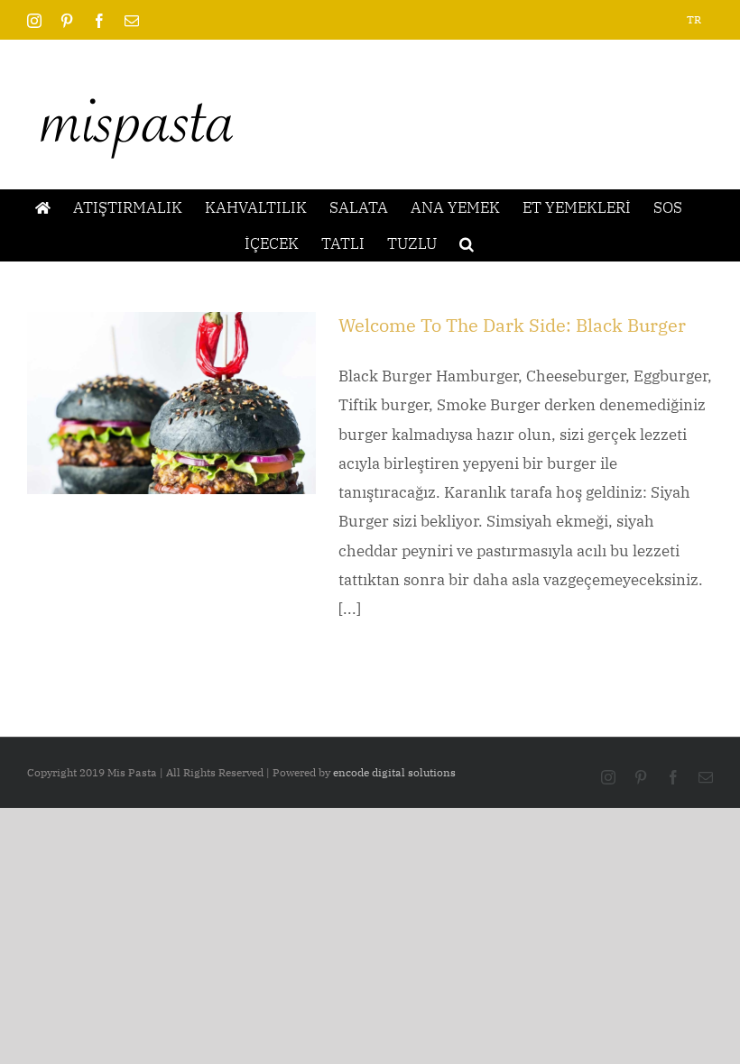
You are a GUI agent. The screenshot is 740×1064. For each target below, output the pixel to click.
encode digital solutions (394, 772)
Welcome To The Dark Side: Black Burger (512, 325)
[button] (466, 243)
